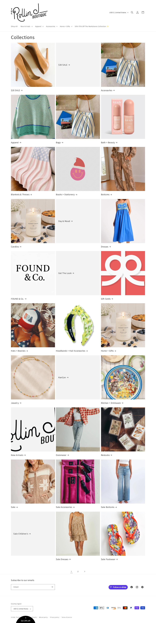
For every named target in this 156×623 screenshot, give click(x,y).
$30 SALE (62, 64)
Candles (15, 246)
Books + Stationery (65, 194)
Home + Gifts (107, 350)
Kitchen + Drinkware (111, 402)
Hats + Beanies (18, 350)
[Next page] (84, 571)
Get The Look (65, 273)
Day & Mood (64, 221)
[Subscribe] (52, 587)
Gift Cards (106, 298)
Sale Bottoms (107, 507)
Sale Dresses (62, 559)
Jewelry (15, 402)
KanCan (62, 377)
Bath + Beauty (108, 142)
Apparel (15, 142)
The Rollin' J (20, 617)
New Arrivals (17, 455)
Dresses (104, 246)
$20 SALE (15, 90)
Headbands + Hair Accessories (70, 350)
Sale (13, 507)
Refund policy (43, 617)
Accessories (106, 90)
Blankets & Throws (20, 194)
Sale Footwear (108, 559)
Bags (58, 142)
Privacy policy (54, 617)
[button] (26, 26)
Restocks (105, 455)
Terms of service (67, 617)
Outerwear (61, 455)
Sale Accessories (64, 507)
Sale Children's (20, 533)
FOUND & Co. (17, 298)
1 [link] (71, 571)
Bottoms (105, 194)
